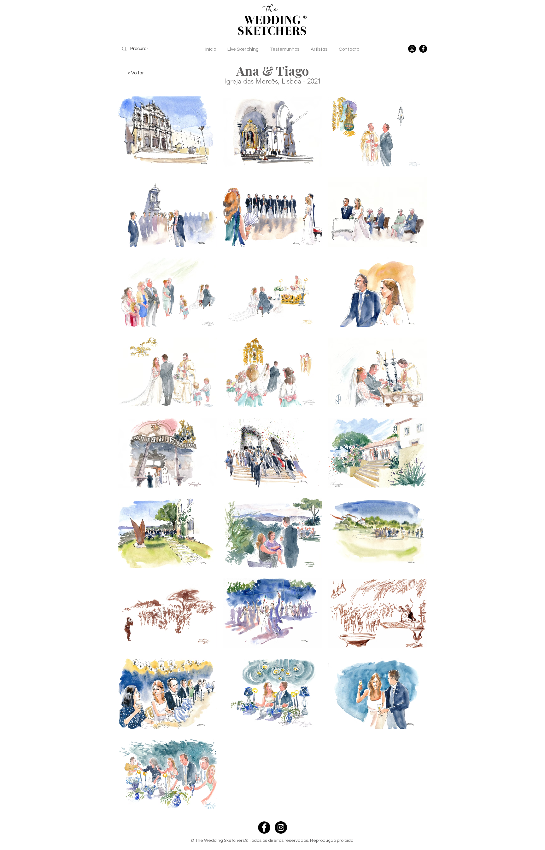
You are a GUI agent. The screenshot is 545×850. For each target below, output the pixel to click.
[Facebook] (423, 49)
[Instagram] (412, 49)
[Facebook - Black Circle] (264, 827)
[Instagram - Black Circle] (281, 827)
